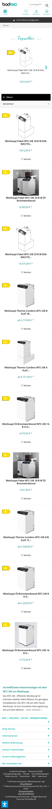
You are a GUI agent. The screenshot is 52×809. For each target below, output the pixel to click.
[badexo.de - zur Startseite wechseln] (13, 4)
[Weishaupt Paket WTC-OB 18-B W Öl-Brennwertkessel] (26, 465)
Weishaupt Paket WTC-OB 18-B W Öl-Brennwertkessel (26, 482)
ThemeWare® (30, 799)
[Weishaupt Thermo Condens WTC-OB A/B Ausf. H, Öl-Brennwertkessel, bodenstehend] (26, 522)
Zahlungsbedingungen (12, 774)
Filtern (9, 97)
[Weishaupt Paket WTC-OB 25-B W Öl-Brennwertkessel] (26, 183)
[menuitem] (47, 12)
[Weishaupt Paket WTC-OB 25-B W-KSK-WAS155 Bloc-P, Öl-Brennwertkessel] (26, 239)
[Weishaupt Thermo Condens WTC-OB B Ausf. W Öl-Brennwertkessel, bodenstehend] (26, 296)
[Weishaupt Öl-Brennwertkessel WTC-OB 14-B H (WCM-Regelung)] (26, 635)
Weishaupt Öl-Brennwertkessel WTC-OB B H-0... (26, 595)
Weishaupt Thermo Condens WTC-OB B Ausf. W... (26, 312)
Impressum (42, 776)
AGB (34, 776)
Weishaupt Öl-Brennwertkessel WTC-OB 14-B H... (26, 652)
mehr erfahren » (34, 709)
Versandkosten (26, 784)
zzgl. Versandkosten (26, 793)
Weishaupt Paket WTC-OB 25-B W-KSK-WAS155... (26, 256)
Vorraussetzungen (26, 791)
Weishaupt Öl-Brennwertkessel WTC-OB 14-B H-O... (26, 425)
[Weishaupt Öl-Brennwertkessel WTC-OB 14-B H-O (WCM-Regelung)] (26, 409)
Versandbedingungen (40, 774)
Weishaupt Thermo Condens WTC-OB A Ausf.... (26, 369)
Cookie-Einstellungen (17, 771)
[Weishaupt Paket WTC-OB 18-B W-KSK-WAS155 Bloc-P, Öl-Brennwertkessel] (26, 57)
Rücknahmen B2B (35, 771)
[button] (4, 804)
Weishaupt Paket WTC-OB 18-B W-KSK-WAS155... (26, 71)
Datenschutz (25, 776)
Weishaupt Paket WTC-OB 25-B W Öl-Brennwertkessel (26, 199)
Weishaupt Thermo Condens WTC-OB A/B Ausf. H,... (26, 539)
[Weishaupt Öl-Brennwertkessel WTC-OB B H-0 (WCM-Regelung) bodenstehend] (26, 579)
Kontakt (26, 774)
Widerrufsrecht (11, 776)
